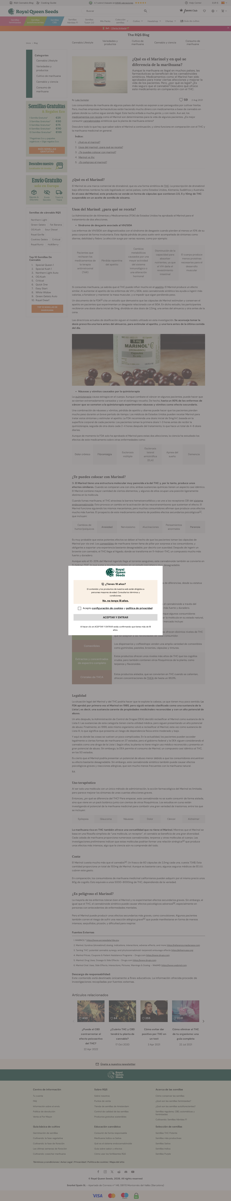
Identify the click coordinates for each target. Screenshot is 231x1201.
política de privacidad (139, 608)
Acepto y (117, 608)
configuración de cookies (107, 608)
